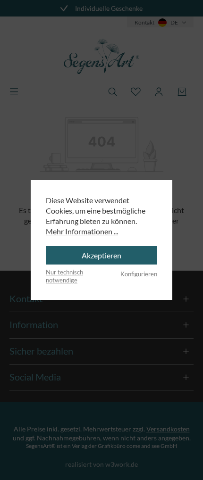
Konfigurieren (138, 274)
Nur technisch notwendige (64, 276)
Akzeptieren (101, 255)
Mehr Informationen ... (82, 231)
